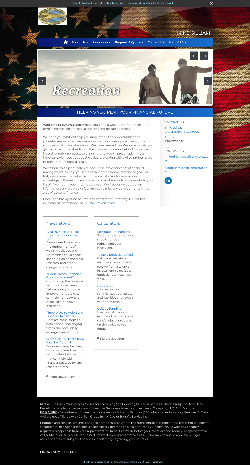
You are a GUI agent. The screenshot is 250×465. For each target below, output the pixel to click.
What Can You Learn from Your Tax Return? (65, 340)
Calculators (108, 223)
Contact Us (156, 42)
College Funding (109, 308)
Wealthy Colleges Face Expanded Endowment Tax (63, 235)
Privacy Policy (50, 451)
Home (65, 42)
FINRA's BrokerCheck (99, 203)
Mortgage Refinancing (113, 232)
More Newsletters (62, 376)
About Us (78, 42)
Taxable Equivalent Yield (115, 254)
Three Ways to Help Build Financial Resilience (64, 314)
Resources (100, 42)
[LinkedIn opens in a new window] (168, 180)
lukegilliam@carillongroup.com (186, 170)
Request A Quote (128, 42)
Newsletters (58, 223)
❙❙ (204, 55)
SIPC (53, 412)
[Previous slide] (42, 81)
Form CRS (176, 42)
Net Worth (105, 285)
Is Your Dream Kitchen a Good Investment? (63, 275)
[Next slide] (208, 81)
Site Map (70, 451)
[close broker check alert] (211, 3)
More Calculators (112, 338)
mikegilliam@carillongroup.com (186, 158)
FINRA (44, 412)
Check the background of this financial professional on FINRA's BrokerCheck (123, 3)
